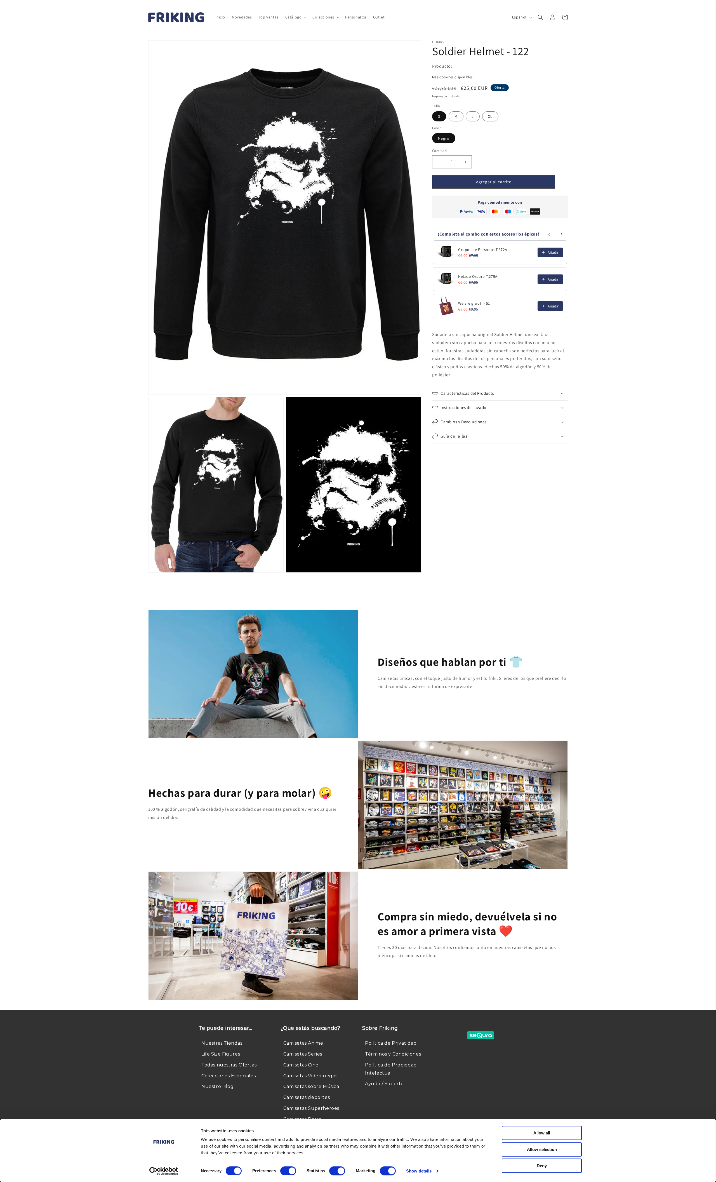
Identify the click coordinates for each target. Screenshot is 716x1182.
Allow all (541, 1133)
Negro (443, 138)
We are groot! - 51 (474, 303)
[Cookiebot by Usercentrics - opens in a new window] (163, 1171)
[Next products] (561, 234)
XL (490, 116)
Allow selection (542, 1149)
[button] (295, 17)
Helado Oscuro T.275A (478, 276)
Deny (542, 1165)
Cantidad (439, 151)
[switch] (288, 1170)
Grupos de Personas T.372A (482, 249)
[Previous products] (549, 234)
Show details (419, 1171)
